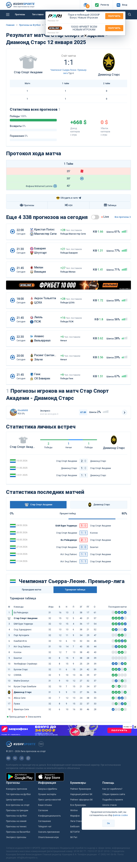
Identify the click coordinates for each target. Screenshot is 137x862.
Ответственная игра (48, 837)
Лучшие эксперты (47, 794)
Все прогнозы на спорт (17, 805)
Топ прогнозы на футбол (18, 794)
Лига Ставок (76, 821)
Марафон (75, 816)
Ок (108, 823)
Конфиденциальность (49, 816)
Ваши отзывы (45, 805)
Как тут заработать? (112, 789)
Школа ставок (109, 805)
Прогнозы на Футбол (29, 25)
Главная (10, 25)
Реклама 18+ (53, 21)
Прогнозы (20, 14)
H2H (70, 205)
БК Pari (73, 837)
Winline (74, 810)
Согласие (43, 810)
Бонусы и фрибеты (47, 789)
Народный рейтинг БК (81, 794)
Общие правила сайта (113, 794)
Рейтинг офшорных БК (81, 799)
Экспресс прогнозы (16, 837)
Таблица (112, 205)
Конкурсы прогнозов (16, 789)
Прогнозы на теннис (16, 826)
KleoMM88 (23, 410)
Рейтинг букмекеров (80, 789)
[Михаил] (13, 412)
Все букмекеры (78, 805)
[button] (85, 5)
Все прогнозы (122, 217)
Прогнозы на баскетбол (18, 832)
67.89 (83, 412)
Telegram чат (44, 826)
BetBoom (75, 826)
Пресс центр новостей (49, 799)
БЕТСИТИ (75, 832)
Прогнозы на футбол (16, 816)
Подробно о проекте (112, 799)
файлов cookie (120, 815)
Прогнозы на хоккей (16, 821)
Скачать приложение (49, 832)
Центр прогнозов (14, 799)
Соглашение (44, 821)
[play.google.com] (20, 777)
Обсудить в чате (67, 198)
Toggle (95, 217)
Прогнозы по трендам (17, 810)
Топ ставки (38, 14)
